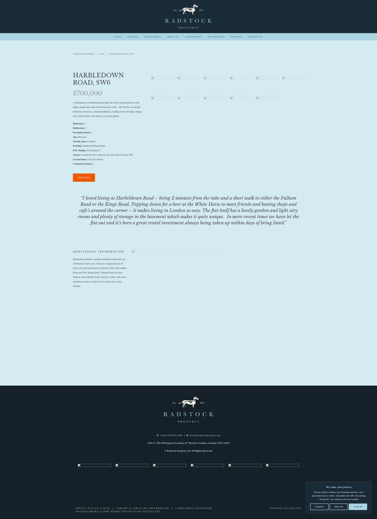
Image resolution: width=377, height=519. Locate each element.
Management (153, 37)
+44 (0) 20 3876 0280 (171, 435)
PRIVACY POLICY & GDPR (93, 508)
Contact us (255, 37)
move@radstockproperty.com (204, 435)
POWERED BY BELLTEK (285, 508)
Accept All (358, 507)
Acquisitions (193, 37)
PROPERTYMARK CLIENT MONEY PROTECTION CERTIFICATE (118, 511)
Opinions (236, 37)
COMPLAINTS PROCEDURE (193, 508)
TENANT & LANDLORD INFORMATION (142, 508)
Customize (319, 507)
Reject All (339, 507)
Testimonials (216, 37)
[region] (338, 497)
